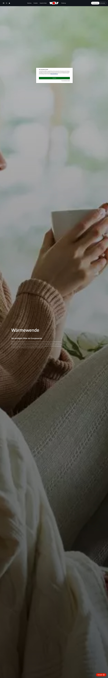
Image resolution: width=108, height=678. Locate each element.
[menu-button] (3, 3)
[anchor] (6, 3)
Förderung (63, 3)
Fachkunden (102, 3)
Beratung (29, 3)
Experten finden (43, 3)
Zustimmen (54, 78)
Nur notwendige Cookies (66, 80)
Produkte (36, 3)
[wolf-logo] (54, 3)
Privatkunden (95, 3)
